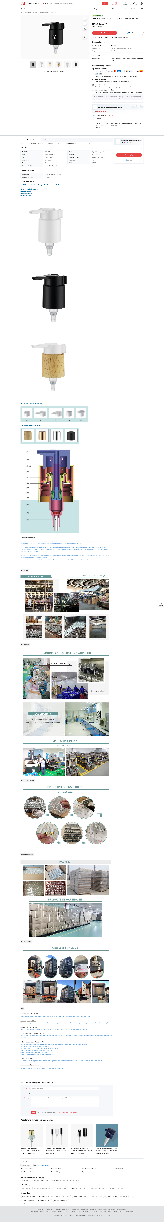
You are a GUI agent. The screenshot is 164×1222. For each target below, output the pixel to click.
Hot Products (40, 1209)
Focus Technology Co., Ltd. (71, 1215)
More (21, 1203)
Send (33, 1112)
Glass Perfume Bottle (26, 1169)
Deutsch (79, 1211)
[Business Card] (141, 147)
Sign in (142, 4)
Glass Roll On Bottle (118, 1169)
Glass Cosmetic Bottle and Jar (90, 1169)
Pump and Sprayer (56, 1172)
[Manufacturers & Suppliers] (29, 3)
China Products (48, 1209)
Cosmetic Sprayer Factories (45, 1196)
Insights (125, 1209)
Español (47, 1211)
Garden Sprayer (26, 1188)
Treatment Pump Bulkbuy (61, 1200)
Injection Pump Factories (62, 1196)
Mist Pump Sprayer (112, 1196)
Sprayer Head (54, 12)
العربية (91, 1211)
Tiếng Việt (121, 1211)
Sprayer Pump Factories (28, 1196)
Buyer (104, 9)
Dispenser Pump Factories (80, 1196)
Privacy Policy (107, 1215)
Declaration (99, 1215)
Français (60, 1211)
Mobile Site (119, 1209)
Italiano (73, 1211)
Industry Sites (93, 1209)
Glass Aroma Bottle (56, 1169)
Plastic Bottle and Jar (26, 1172)
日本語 (100, 1211)
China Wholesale (75, 1209)
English (42, 1211)
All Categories (26, 9)
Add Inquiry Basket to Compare (55, 72)
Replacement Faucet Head (78, 1188)
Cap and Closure (86, 1172)
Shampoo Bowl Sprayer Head (96, 1188)
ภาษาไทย (110, 1211)
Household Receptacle (44, 12)
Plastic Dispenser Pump (126, 1196)
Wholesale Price (84, 1209)
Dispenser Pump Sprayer (44, 1200)
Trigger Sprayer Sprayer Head (115, 1188)
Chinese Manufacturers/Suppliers (61, 1209)
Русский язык (67, 1211)
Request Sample (123, 37)
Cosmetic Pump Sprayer (96, 1196)
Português (53, 1211)
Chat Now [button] (132, 33)
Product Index (111, 1209)
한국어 (95, 1211)
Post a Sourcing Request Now (68, 1112)
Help (113, 9)
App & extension (122, 9)
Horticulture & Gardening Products (43, 1188)
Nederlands (85, 1211)
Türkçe (115, 1211)
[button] (107, 143)
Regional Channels (102, 1209)
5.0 (122, 143)
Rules (142, 9)
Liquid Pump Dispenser (28, 1200)
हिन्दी (105, 1211)
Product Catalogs (44, 1165)
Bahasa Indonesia (129, 1211)
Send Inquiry (105, 33)
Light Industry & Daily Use (31, 12)
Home (21, 12)
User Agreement (91, 1215)
